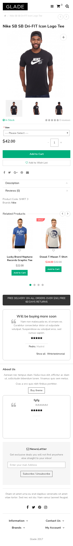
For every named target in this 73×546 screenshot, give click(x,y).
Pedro (15, 346)
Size (7, 127)
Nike (13, 202)
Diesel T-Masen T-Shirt (53, 257)
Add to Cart (37, 154)
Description (12, 183)
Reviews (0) (12, 190)
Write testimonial (56, 353)
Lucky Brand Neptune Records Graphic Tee (19, 258)
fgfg (28, 400)
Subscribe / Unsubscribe (36, 474)
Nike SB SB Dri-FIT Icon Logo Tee (26, 15)
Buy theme (36, 390)
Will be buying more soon (20, 316)
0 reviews (64, 120)
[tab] (36, 183)
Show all (41, 353)
